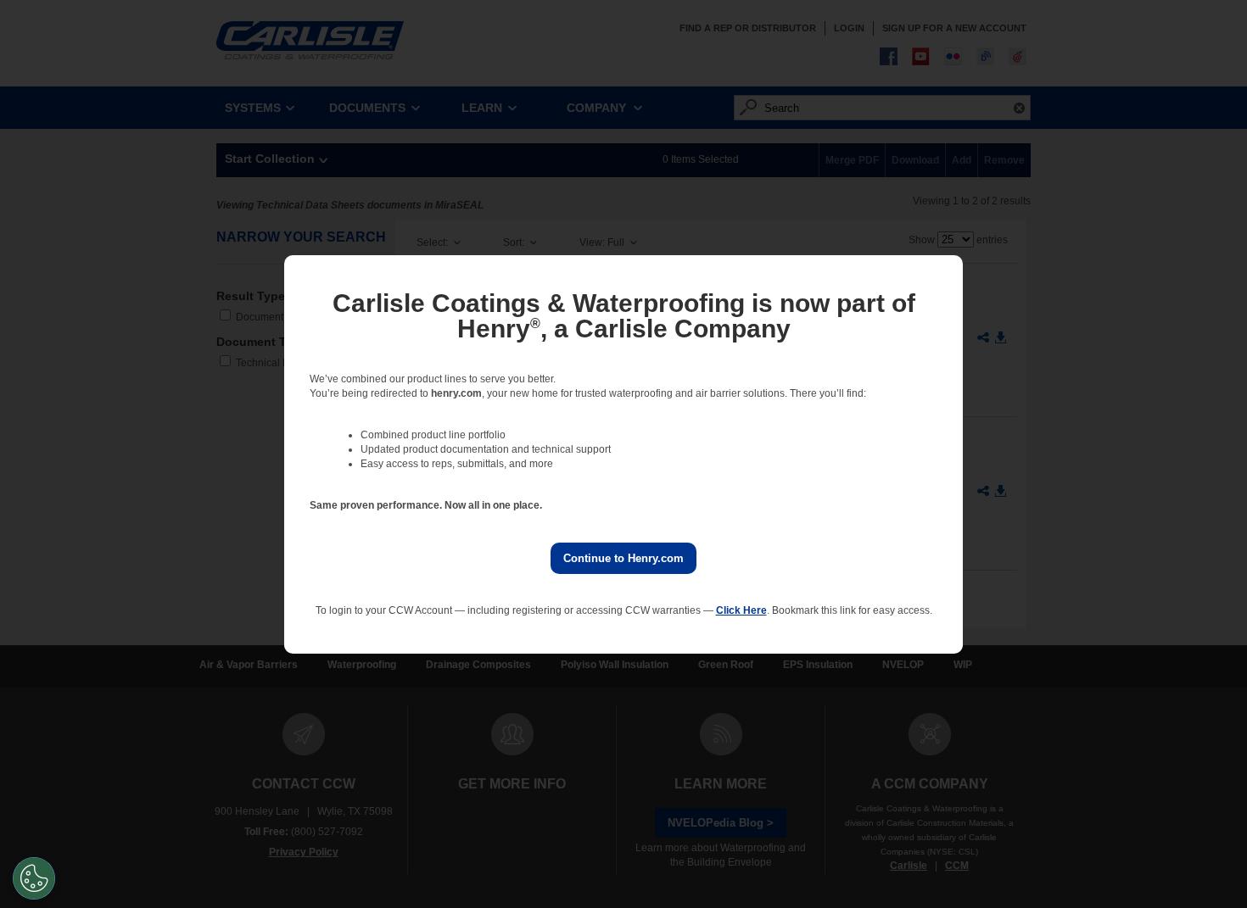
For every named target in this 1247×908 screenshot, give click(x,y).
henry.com (456, 393)
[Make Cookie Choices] (34, 878)
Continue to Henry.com (623, 558)
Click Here (741, 610)
